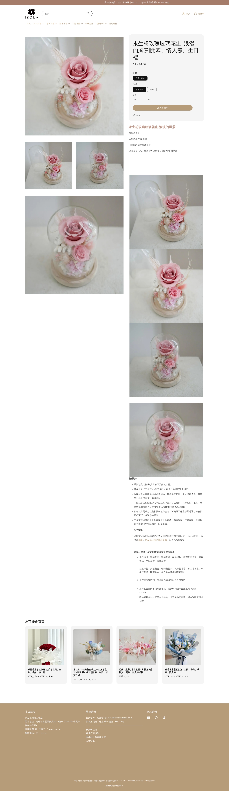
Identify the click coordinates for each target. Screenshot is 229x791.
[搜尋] (88, 13)
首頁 (28, 23)
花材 (135, 72)
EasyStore (150, 780)
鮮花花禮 (37, 23)
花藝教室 (100, 23)
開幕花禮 (63, 23)
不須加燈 (140, 89)
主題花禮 (76, 23)
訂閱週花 (113, 23)
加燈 (135, 84)
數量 (134, 95)
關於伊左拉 (119, 785)
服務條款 (109, 785)
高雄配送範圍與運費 (96, 737)
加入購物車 (162, 107)
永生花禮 (50, 23)
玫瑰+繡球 (140, 78)
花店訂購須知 (92, 733)
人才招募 (90, 740)
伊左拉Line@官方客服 (156, 539)
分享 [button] (138, 115)
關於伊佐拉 (91, 729)
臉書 (140, 539)
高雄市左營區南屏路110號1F (49, 721)
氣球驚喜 (89, 23)
